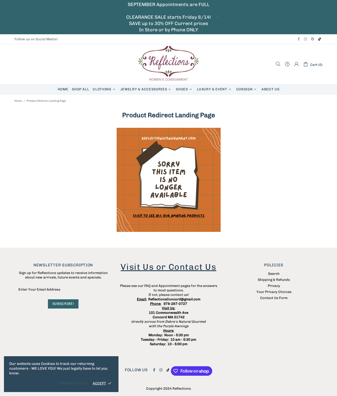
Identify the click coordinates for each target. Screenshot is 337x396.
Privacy (274, 286)
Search (274, 274)
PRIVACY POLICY (73, 383)
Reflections (168, 64)
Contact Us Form (274, 298)
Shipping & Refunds (274, 280)
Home (18, 100)
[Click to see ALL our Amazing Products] (168, 180)
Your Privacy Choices (273, 292)
